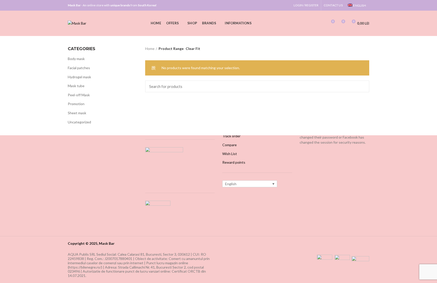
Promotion (76, 104)
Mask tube (76, 86)
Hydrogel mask (79, 77)
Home (150, 48)
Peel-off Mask (79, 95)
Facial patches (79, 68)
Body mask (76, 58)
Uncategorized (79, 122)
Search (362, 86)
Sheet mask (77, 113)
